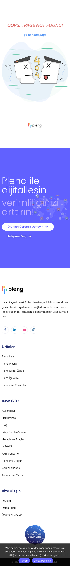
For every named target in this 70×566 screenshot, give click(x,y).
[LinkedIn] (14, 330)
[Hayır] (64, 554)
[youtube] (24, 330)
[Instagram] (33, 330)
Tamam (24, 560)
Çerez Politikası (43, 560)
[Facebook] (5, 330)
